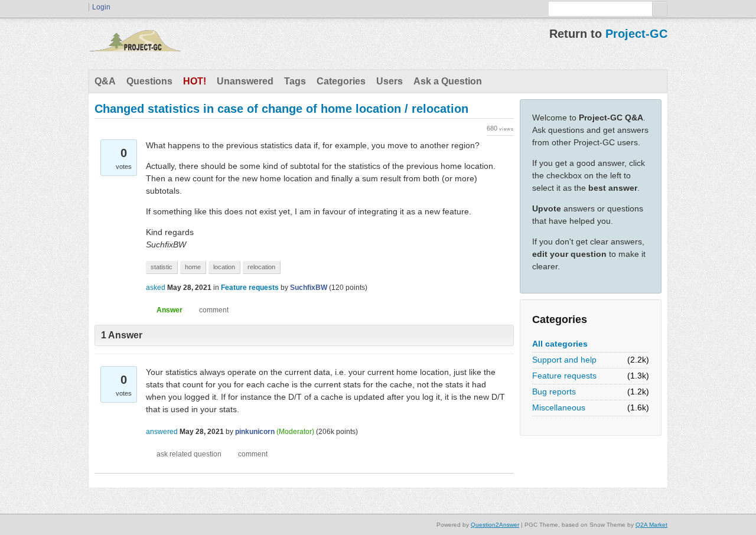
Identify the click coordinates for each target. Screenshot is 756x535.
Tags (295, 81)
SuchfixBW (308, 287)
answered (162, 432)
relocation (261, 266)
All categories (560, 343)
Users (389, 81)
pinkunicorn (255, 432)
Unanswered (245, 81)
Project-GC (636, 33)
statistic (161, 266)
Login (101, 7)
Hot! (194, 81)
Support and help (564, 359)
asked (155, 287)
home (193, 266)
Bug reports (554, 391)
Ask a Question (447, 81)
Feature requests (564, 375)
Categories (341, 81)
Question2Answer (495, 524)
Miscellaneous (558, 407)
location (224, 266)
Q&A (105, 81)
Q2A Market (651, 524)
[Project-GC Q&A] (135, 43)
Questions (149, 81)
